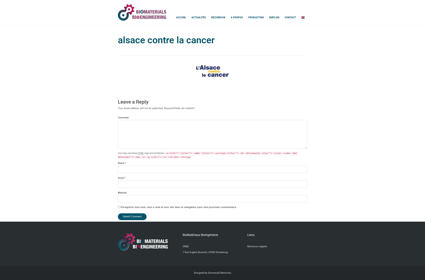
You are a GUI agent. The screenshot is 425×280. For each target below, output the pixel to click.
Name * (122, 163)
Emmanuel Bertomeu (219, 272)
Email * (122, 178)
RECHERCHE (218, 17)
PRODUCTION (256, 17)
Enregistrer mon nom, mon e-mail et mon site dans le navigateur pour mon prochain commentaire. (179, 207)
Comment (123, 117)
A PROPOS (237, 17)
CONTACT (290, 17)
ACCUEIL (181, 17)
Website (122, 192)
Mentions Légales (257, 246)
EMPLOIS (274, 17)
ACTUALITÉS (198, 17)
